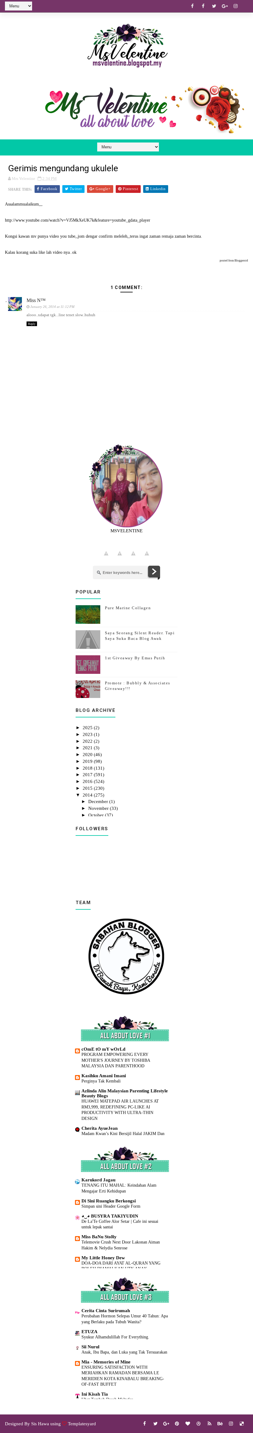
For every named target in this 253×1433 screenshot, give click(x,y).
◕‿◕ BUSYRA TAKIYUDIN (109, 1216)
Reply (31, 323)
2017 (88, 774)
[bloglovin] (188, 1423)
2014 (88, 795)
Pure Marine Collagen (128, 608)
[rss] (209, 1423)
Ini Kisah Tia (94, 1394)
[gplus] (225, 6)
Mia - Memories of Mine (106, 1361)
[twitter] (214, 6)
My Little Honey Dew (103, 1257)
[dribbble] (198, 1423)
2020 (88, 754)
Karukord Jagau (98, 1179)
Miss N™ (36, 300)
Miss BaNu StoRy (99, 1236)
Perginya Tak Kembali (101, 1080)
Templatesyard (82, 1423)
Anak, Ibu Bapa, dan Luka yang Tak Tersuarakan (124, 1352)
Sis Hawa (40, 1423)
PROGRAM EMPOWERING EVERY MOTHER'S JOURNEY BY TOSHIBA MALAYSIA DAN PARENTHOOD (115, 1060)
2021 (88, 747)
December (98, 801)
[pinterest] (177, 1423)
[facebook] (192, 6)
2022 (88, 741)
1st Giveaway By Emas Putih (135, 658)
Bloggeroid (241, 260)
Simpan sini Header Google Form (110, 1206)
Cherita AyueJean (99, 1128)
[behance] (220, 1423)
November (99, 808)
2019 (88, 761)
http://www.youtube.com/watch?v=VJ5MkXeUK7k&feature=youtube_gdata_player (77, 220)
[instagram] (235, 6)
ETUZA (89, 1331)
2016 (88, 781)
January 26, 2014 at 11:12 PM (52, 306)
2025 (88, 727)
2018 (88, 768)
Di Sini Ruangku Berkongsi (108, 1200)
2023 (88, 734)
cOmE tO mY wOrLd (103, 1049)
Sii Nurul (90, 1346)
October (96, 815)
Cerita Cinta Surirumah (105, 1310)
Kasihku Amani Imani (103, 1075)
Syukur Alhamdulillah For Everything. (115, 1336)
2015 (88, 788)
